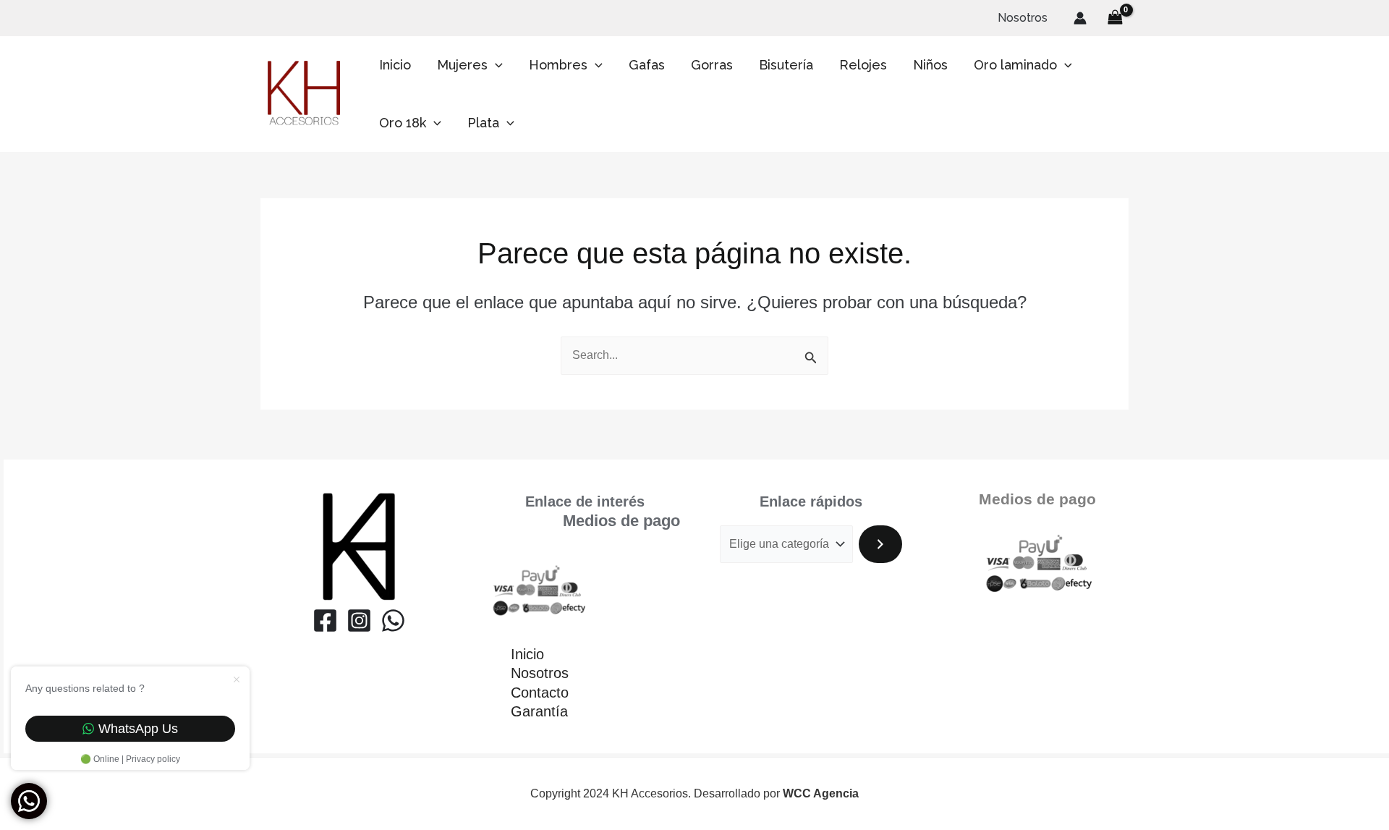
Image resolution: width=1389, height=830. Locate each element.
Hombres (558, 64)
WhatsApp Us (138, 728)
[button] (495, 65)
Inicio (395, 64)
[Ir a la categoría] (880, 544)
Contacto (540, 692)
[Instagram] (359, 620)
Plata (483, 122)
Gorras (712, 64)
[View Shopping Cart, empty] (1115, 17)
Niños (930, 64)
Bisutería (786, 64)
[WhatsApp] (393, 620)
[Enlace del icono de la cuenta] (1080, 18)
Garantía (539, 711)
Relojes (863, 64)
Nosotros (1023, 18)
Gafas (647, 64)
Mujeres (462, 64)
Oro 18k (402, 122)
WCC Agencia (821, 793)
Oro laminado (1015, 64)
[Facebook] (325, 620)
